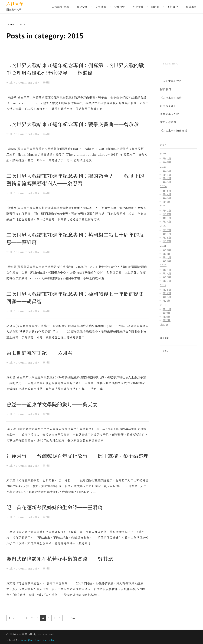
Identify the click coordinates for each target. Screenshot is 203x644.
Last (73, 618)
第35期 (167, 234)
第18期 (166, 316)
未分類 (164, 325)
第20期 (167, 309)
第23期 (167, 293)
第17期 (166, 320)
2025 (163, 166)
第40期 (167, 210)
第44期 (167, 190)
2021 (163, 245)
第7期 (46, 362)
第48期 (167, 171)
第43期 (167, 194)
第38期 (167, 217)
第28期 (167, 269)
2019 (163, 285)
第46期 (167, 178)
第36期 (167, 230)
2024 (163, 186)
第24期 (167, 289)
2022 (163, 226)
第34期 (167, 237)
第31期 (166, 253)
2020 (163, 265)
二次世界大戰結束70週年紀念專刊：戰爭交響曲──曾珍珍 (72, 124)
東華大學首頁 (168, 122)
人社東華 (14, 3)
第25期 (167, 280)
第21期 (166, 300)
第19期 (166, 313)
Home (11, 24)
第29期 (167, 261)
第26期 (167, 277)
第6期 (46, 82)
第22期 (167, 297)
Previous (21, 618)
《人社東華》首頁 (171, 81)
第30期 (167, 257)
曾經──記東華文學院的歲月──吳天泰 (52, 404)
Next (65, 618)
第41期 (166, 201)
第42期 (167, 198)
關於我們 (165, 89)
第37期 (167, 221)
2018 (163, 305)
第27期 (167, 273)
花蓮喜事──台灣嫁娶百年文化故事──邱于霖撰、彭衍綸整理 (77, 455)
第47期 (167, 174)
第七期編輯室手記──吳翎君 (39, 352)
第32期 (167, 250)
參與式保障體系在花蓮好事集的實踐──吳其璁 (59, 558)
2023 (163, 206)
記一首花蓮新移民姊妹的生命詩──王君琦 (54, 507)
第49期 (167, 162)
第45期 (167, 182)
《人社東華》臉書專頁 (173, 130)
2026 (163, 154)
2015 (36, 82)
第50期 (167, 158)
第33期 (167, 241)
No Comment (23, 82)
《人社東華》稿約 (171, 97)
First (12, 618)
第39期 (167, 214)
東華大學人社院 (169, 114)
